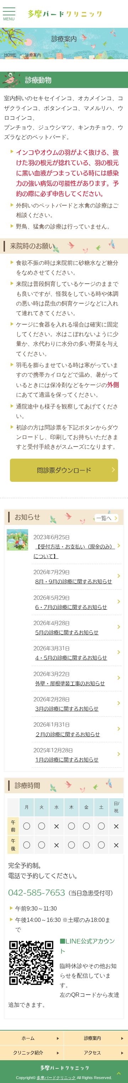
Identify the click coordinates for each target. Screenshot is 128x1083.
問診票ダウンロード (64, 470)
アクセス (92, 1053)
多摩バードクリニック (56, 1078)
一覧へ (103, 518)
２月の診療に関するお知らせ (67, 734)
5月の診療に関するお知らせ (66, 632)
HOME (10, 55)
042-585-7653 (36, 892)
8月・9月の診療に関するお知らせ (73, 581)
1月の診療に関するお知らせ (66, 759)
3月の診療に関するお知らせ (66, 708)
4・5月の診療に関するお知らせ (71, 657)
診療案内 (92, 1038)
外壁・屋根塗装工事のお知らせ (70, 683)
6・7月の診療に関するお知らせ (71, 607)
